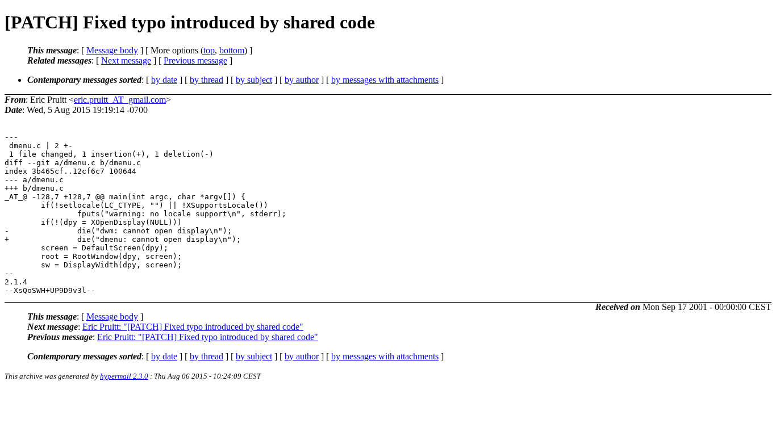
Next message (126, 60)
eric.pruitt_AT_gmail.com (120, 99)
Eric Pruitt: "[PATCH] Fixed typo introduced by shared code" (192, 327)
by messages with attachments (385, 80)
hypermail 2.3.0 (124, 376)
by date (164, 80)
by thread (206, 80)
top (209, 50)
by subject (254, 80)
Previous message (195, 60)
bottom (231, 50)
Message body (112, 50)
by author (302, 80)
